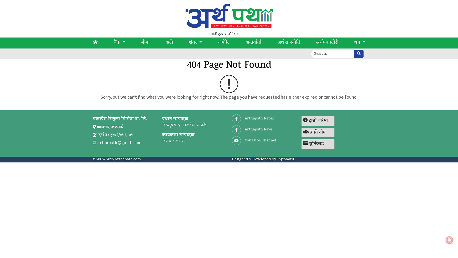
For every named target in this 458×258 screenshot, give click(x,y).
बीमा (145, 43)
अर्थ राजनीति (288, 43)
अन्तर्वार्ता (253, 43)
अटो (169, 43)
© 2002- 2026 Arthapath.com (117, 159)
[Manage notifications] (449, 240)
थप (357, 43)
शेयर (193, 43)
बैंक (117, 43)
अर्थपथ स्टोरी (327, 43)
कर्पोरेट (224, 43)
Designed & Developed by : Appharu (263, 159)
